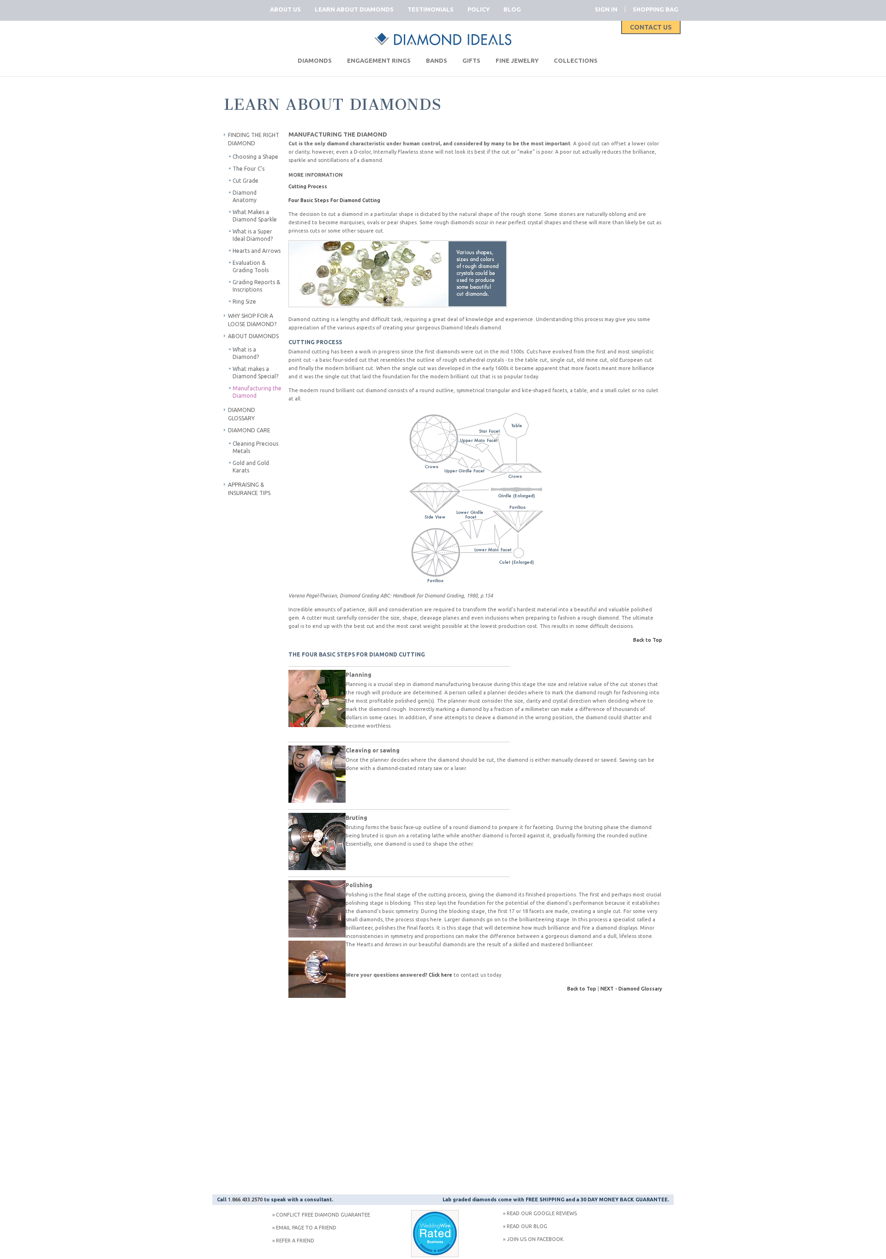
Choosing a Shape (255, 157)
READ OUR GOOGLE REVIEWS (542, 1213)
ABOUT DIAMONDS (253, 336)
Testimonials (430, 9)
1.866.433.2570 (245, 1199)
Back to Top (647, 640)
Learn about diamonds (333, 104)
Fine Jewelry (517, 60)
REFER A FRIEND (295, 1240)
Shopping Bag (655, 9)
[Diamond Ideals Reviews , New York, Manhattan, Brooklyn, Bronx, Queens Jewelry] (435, 1255)
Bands (436, 60)
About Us (285, 9)
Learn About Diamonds (354, 9)
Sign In (606, 9)
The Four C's (248, 169)
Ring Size (244, 301)
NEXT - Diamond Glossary (631, 988)
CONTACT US (651, 27)
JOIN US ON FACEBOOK (535, 1239)
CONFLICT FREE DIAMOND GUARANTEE (323, 1214)
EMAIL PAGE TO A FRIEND (306, 1227)
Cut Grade (245, 181)
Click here (440, 975)
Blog (512, 9)
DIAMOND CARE (249, 430)
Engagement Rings (379, 60)
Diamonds (315, 60)
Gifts (471, 60)
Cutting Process (307, 186)
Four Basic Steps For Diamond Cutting (334, 200)
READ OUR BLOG (527, 1226)
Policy (478, 9)
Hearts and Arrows (257, 251)
